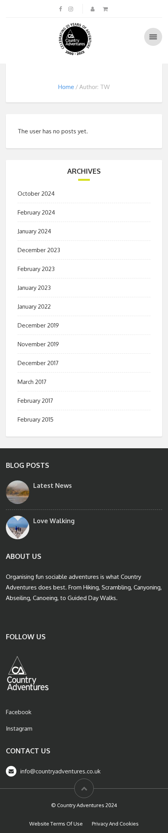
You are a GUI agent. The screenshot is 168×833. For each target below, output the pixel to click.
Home (66, 87)
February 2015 (36, 419)
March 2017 (32, 382)
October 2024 (36, 193)
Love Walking (54, 521)
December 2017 (38, 363)
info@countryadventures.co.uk (60, 771)
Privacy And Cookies (115, 823)
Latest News (52, 485)
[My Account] (93, 8)
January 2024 (34, 231)
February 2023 (36, 269)
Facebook (18, 712)
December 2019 (38, 325)
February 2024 (36, 212)
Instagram (19, 728)
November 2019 (38, 344)
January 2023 (34, 287)
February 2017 (35, 400)
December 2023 (39, 250)
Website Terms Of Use (56, 823)
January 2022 (34, 306)
